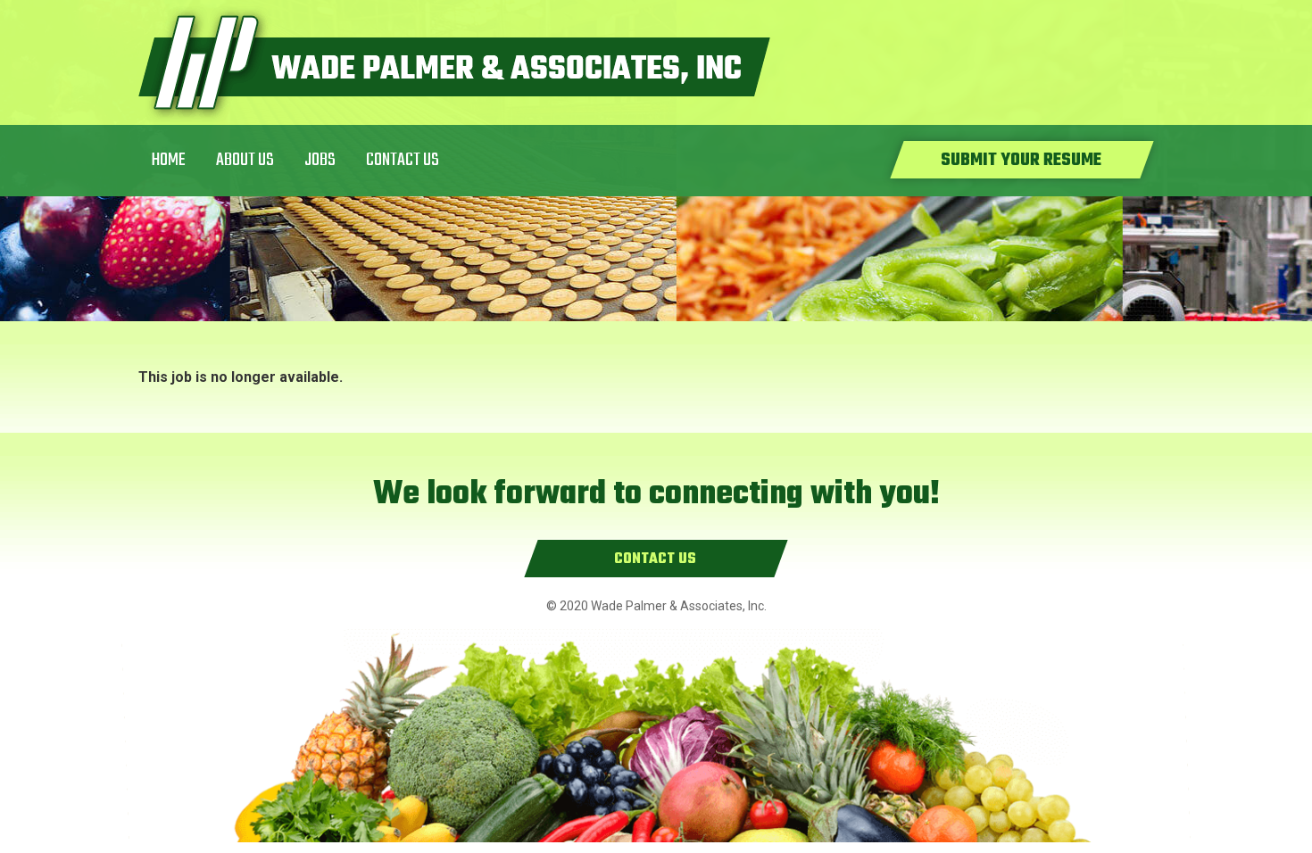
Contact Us (402, 160)
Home (169, 160)
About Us (245, 160)
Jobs (320, 160)
